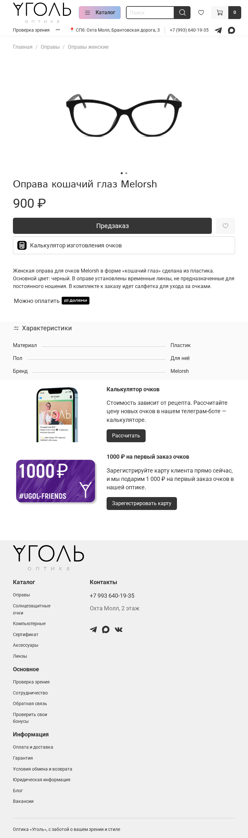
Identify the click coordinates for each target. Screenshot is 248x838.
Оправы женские (88, 47)
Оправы (50, 47)
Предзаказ (112, 226)
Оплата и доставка (33, 747)
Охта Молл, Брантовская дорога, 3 (123, 30)
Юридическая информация (41, 780)
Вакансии (23, 801)
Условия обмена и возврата (42, 769)
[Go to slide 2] (126, 173)
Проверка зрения (31, 30)
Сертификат (25, 634)
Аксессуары (25, 645)
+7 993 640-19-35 (112, 596)
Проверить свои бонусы (30, 718)
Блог (18, 790)
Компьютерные (29, 623)
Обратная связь (30, 703)
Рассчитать (126, 436)
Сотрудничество (30, 693)
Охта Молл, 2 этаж (115, 608)
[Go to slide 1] (122, 173)
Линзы (20, 656)
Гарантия (23, 758)
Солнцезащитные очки (31, 609)
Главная (23, 47)
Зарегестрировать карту (141, 503)
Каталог (105, 12)
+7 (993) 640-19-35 (190, 30)
